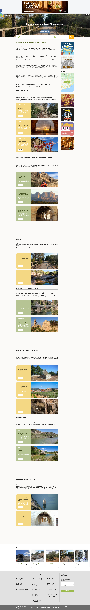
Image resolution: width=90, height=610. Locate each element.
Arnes (19, 173)
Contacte (37, 607)
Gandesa (19, 301)
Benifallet (20, 400)
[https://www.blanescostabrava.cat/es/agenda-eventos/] (67, 62)
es (88, 14)
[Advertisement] (37, 230)
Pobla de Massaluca (22, 496)
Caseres (19, 447)
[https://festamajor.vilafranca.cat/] (67, 114)
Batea (19, 430)
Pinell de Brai (20, 367)
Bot (18, 255)
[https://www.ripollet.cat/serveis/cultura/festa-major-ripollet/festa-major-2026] (67, 100)
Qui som (32, 607)
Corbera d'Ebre (21, 318)
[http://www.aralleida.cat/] (45, 7)
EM (73, 607)
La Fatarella (20, 512)
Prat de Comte (64, 563)
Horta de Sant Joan (21, 104)
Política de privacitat (44, 607)
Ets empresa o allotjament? (54, 607)
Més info (20, 115)
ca (86, 14)
